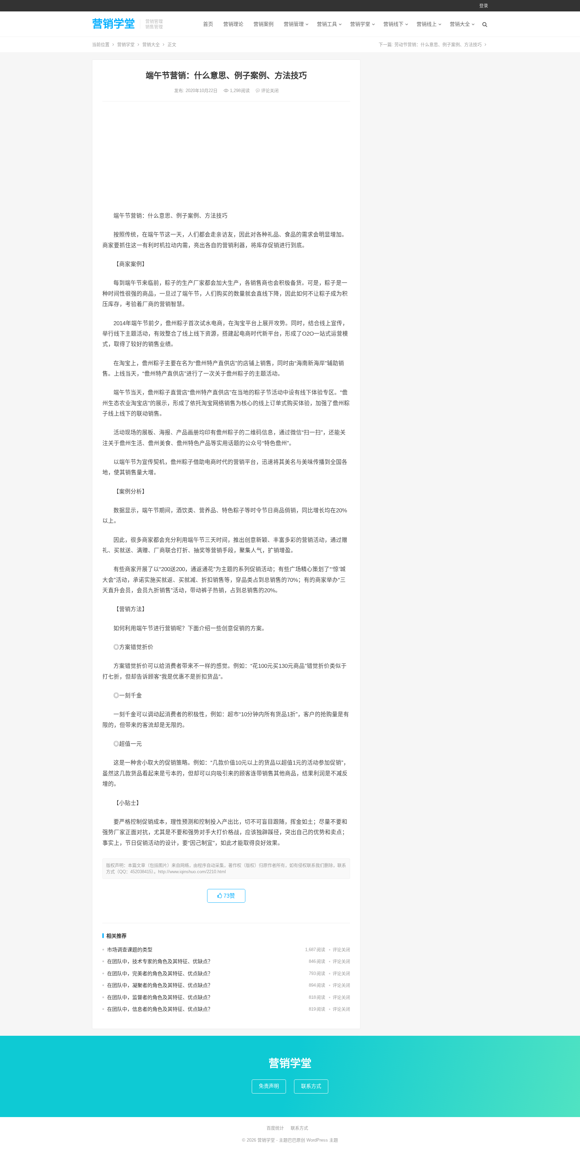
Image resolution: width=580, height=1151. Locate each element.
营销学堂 (113, 24)
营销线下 (393, 24)
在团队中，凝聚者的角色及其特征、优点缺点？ (160, 985)
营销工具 (327, 24)
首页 (208, 24)
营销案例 (263, 24)
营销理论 (233, 24)
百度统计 (275, 1128)
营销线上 (427, 24)
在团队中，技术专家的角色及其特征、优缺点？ (160, 961)
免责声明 (269, 1086)
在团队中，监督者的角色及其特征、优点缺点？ (160, 997)
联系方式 (311, 1086)
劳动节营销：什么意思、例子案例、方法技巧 (438, 44)
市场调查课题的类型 (129, 949)
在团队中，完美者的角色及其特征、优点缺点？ (160, 973)
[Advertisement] (226, 157)
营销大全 (460, 24)
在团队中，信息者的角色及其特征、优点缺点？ (160, 1009)
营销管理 (294, 24)
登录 (483, 5)
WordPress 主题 (322, 1140)
